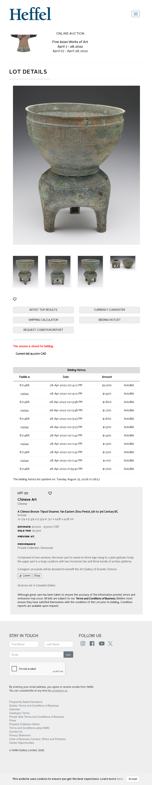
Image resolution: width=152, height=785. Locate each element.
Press (12, 720)
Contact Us (15, 731)
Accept (133, 779)
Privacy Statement (20, 735)
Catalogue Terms (19, 713)
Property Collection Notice (24, 724)
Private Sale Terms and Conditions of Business (36, 716)
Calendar (14, 709)
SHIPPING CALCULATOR (43, 320)
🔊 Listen (24, 575)
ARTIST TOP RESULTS (43, 310)
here (120, 779)
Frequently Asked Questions (25, 702)
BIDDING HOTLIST (110, 320)
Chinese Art (27, 499)
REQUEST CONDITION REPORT (43, 330)
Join (68, 654)
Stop (37, 575)
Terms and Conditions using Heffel (29, 728)
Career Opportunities (21, 742)
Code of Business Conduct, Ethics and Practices (37, 739)
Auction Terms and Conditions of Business (34, 705)
